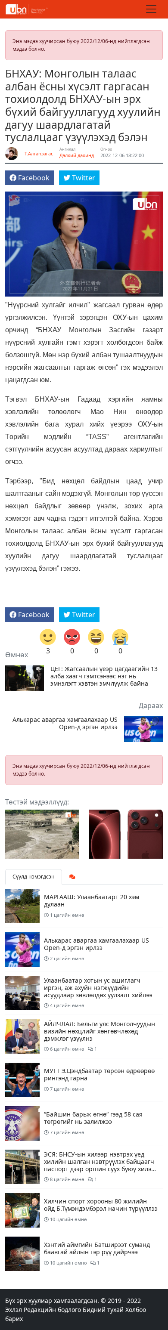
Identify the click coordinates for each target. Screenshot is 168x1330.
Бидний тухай (103, 1309)
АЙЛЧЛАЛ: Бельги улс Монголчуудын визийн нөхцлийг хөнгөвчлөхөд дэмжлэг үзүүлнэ (99, 1031)
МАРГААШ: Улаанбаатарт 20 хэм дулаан (91, 900)
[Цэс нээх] (151, 9)
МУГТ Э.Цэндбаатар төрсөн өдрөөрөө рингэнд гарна (99, 1074)
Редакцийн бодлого (52, 1309)
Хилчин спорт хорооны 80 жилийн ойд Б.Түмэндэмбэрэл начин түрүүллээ (101, 1204)
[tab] (72, 877)
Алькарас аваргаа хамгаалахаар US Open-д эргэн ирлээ (65, 723)
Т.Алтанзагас (39, 153)
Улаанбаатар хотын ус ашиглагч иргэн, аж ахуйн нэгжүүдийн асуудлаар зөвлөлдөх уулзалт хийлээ (98, 987)
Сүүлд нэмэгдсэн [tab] (33, 876)
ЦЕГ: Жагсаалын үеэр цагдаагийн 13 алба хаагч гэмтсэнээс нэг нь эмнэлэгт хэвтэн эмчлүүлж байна (104, 676)
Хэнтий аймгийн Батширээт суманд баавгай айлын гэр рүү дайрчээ (97, 1248)
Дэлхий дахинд (76, 155)
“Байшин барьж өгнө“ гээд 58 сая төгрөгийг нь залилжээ (93, 1118)
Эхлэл (13, 1309)
